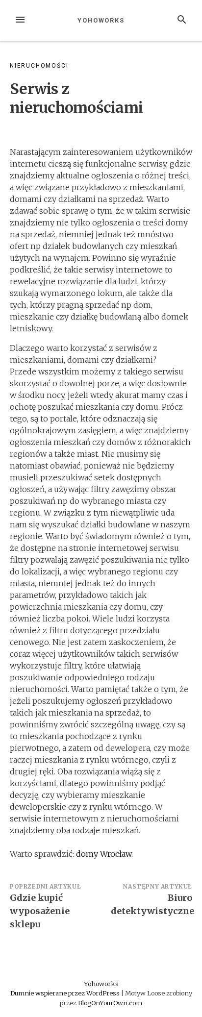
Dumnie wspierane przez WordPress (65, 993)
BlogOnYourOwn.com (110, 1003)
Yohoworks (101, 20)
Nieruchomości (39, 65)
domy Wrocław (103, 854)
